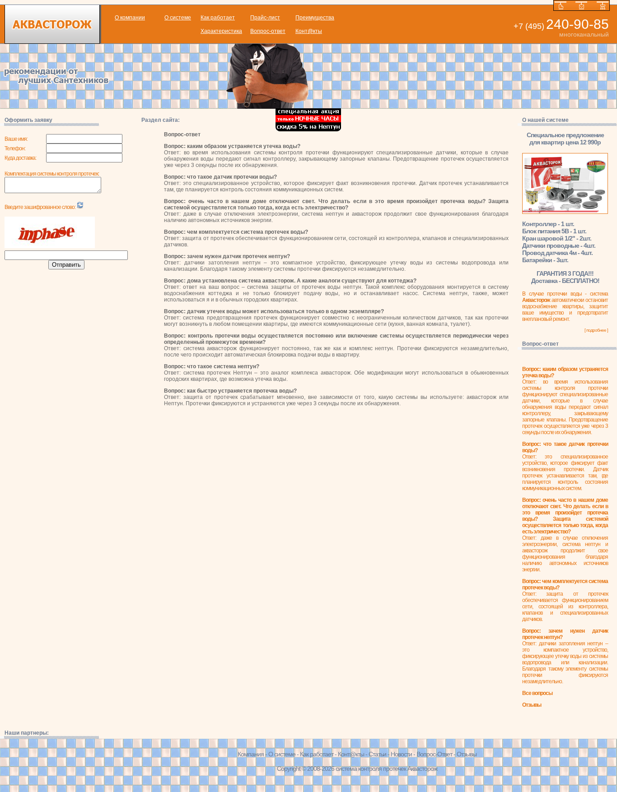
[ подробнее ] (596, 330)
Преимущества (314, 17)
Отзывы (467, 754)
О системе (177, 17)
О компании (130, 17)
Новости (401, 754)
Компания (251, 754)
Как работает (218, 17)
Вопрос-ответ (267, 31)
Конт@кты (308, 31)
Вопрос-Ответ (434, 754)
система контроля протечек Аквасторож (386, 768)
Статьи (377, 754)
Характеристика (221, 31)
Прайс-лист (265, 17)
